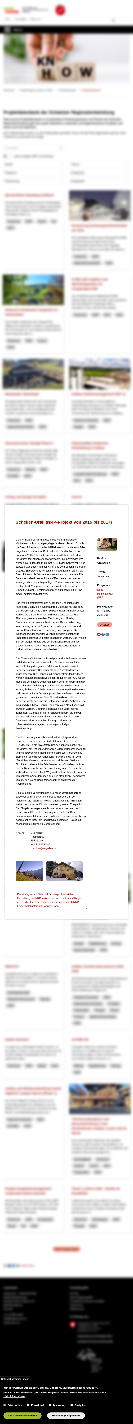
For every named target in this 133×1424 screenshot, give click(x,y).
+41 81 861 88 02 (40, 844)
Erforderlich (14, 1405)
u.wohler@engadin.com (44, 848)
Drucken (104, 624)
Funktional (37, 1405)
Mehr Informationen (14, 1396)
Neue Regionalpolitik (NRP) (105, 593)
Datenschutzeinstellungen (15, 1378)
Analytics (80, 1405)
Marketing (59, 1405)
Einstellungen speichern (66, 1415)
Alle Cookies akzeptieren (22, 1415)
